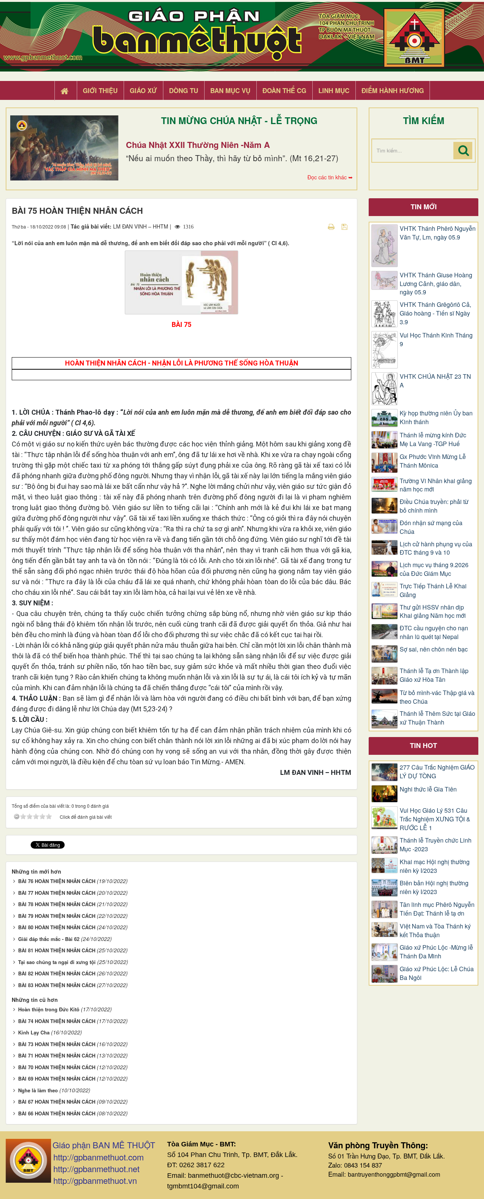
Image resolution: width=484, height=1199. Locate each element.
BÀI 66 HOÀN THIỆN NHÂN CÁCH (56, 1113)
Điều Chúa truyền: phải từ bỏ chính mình (434, 506)
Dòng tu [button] (183, 90)
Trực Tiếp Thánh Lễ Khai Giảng (433, 590)
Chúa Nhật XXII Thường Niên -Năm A (198, 144)
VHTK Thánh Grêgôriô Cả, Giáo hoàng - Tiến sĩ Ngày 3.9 (435, 313)
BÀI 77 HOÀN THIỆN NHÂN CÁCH (56, 892)
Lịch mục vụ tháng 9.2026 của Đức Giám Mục (434, 569)
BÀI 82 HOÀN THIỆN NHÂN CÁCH (56, 973)
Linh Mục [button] (333, 90)
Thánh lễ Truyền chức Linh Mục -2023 (436, 844)
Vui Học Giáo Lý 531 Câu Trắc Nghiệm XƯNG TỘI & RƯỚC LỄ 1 (435, 819)
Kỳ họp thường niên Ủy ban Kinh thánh (436, 417)
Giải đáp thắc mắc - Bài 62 (48, 938)
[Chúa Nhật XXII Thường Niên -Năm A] (64, 148)
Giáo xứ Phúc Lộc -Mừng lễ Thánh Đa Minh (436, 951)
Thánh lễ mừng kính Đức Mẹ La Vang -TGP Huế (433, 439)
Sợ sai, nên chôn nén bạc (434, 649)
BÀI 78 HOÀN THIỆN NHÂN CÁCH (56, 904)
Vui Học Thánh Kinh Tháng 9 (436, 339)
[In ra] (332, 226)
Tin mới (424, 206)
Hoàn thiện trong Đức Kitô (48, 1009)
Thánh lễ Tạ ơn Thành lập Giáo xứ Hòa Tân (434, 675)
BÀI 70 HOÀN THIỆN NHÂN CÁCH (56, 1067)
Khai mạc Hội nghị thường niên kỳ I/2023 (435, 866)
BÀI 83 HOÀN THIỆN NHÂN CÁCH (56, 985)
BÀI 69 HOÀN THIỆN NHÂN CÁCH (56, 1078)
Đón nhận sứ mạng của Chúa (431, 527)
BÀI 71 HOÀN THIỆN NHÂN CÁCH (56, 1055)
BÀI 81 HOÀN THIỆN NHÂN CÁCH (56, 950)
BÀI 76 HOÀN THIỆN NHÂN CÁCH (56, 881)
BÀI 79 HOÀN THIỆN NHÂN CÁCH (56, 915)
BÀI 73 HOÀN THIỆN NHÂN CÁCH (56, 1044)
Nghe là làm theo (38, 1090)
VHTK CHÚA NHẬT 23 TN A (435, 380)
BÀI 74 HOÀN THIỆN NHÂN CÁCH (56, 1021)
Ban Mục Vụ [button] (230, 90)
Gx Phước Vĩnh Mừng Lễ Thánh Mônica (433, 461)
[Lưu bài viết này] (345, 226)
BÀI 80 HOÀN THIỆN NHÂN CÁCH (56, 927)
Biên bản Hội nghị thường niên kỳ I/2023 (434, 887)
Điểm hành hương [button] (392, 90)
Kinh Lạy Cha (34, 1032)
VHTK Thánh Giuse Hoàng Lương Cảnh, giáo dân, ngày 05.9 (436, 284)
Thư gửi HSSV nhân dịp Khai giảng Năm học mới (433, 611)
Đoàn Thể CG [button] (284, 90)
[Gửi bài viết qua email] (318, 226)
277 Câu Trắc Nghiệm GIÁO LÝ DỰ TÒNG (437, 771)
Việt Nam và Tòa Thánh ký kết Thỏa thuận (435, 930)
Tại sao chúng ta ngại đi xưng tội (57, 962)
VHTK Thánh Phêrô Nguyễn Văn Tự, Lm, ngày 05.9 (438, 232)
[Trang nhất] (65, 91)
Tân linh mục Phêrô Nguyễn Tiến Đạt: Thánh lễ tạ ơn (437, 909)
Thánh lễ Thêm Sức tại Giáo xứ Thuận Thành (437, 717)
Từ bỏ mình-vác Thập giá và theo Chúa (437, 697)
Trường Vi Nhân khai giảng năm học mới (436, 485)
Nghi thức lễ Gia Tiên (428, 789)
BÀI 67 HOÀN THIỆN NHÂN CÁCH (56, 1101)
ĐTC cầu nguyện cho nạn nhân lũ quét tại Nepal (434, 632)
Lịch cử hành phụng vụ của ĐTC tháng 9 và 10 (436, 548)
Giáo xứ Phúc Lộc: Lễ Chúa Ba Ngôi (437, 973)
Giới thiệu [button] (100, 90)
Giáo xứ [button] (143, 90)
